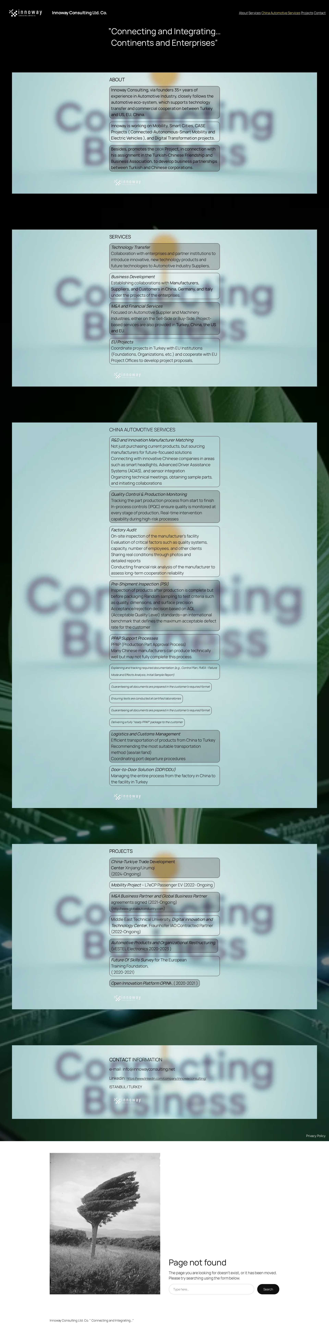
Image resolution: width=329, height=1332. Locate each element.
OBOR (159, 149)
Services (254, 13)
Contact (320, 13)
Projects (307, 13)
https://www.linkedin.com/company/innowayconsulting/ (166, 1078)
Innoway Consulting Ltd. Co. (79, 13)
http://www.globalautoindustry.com (138, 908)
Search (268, 1289)
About (243, 13)
